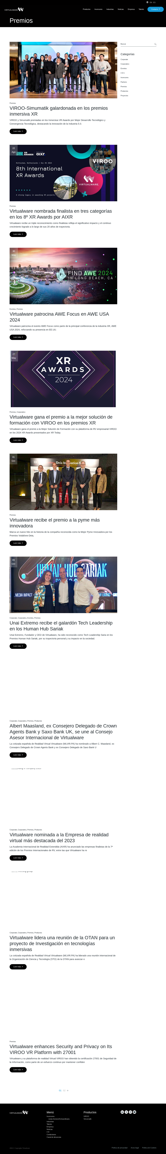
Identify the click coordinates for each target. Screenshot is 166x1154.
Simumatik (87, 1119)
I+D (48, 1132)
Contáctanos (51, 1134)
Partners (124, 82)
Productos (38, 721)
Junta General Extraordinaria (58, 1119)
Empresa (50, 1127)
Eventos (13, 309)
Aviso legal (135, 1148)
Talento (49, 1124)
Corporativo (21, 412)
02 (64, 1090)
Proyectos (124, 96)
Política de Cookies (149, 1148)
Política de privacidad (119, 1148)
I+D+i (123, 73)
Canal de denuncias (54, 1137)
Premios (13, 103)
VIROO (86, 1116)
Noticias (50, 1129)
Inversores (125, 77)
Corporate (13, 618)
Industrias (50, 1121)
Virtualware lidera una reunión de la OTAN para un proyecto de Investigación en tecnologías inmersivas (62, 943)
